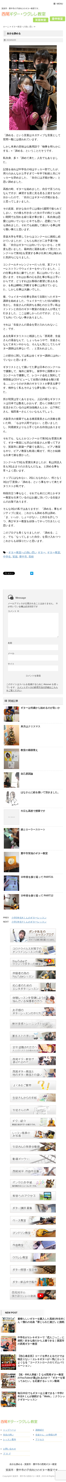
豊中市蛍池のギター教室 (34, 853)
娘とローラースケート (33, 829)
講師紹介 (39, 1430)
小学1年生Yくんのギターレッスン (29, 922)
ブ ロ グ (7, 1453)
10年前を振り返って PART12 (37, 895)
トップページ (9, 1430)
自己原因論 (27, 773)
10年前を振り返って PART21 (37, 877)
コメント (13, 611)
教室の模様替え (29, 750)
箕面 (15, 556)
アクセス (39, 1439)
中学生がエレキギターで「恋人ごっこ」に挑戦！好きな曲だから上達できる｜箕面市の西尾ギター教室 (41, 1340)
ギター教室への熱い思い (22, 552)
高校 (31, 556)
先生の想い (8, 1434)
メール (11, 653)
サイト (11, 664)
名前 (10, 643)
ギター (42, 552)
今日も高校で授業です (33, 811)
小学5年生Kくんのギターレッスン (29, 917)
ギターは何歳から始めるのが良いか (40, 708)
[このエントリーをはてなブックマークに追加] (31, 573)
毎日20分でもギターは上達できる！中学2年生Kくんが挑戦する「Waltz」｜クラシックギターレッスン (41, 1396)
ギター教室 (53, 552)
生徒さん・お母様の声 (46, 1434)
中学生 (7, 556)
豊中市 (23, 556)
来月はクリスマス (30, 726)
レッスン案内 (9, 1439)
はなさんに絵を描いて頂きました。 (40, 792)
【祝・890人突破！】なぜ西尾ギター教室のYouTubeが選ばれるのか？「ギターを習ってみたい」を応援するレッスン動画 (41, 1377)
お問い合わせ (9, 1449)
